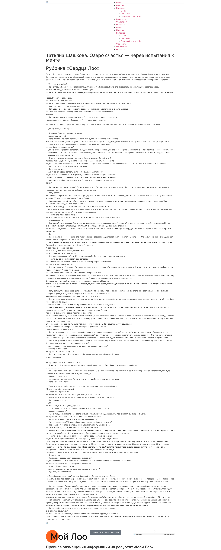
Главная (120, 2)
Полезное (120, 8)
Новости (120, 5)
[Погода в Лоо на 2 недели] (168, 534)
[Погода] (137, 534)
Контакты (120, 24)
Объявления (121, 22)
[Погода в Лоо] (154, 532)
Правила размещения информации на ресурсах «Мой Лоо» (100, 547)
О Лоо (123, 11)
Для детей (125, 13)
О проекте (121, 19)
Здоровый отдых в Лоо (131, 16)
